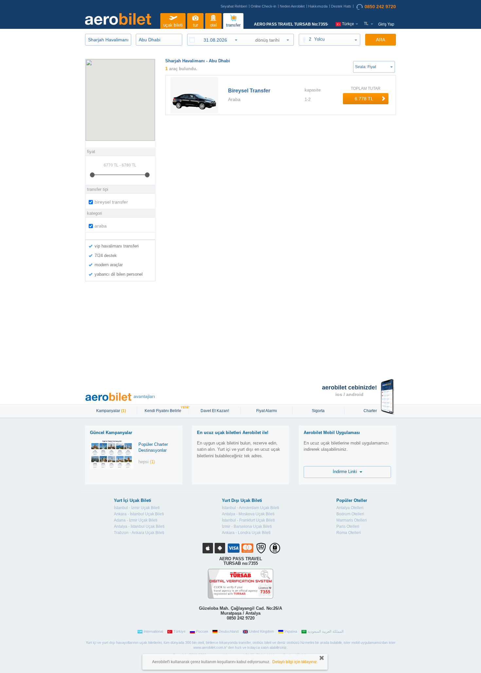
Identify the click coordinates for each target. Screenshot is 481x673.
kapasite (313, 90)
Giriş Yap (386, 24)
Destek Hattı (341, 6)
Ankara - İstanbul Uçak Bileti (139, 514)
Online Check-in (263, 6)
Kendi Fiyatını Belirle (164, 410)
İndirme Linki (346, 471)
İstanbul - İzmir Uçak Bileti (137, 507)
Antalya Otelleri (350, 507)
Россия (202, 631)
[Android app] (220, 548)
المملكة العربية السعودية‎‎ (326, 631)
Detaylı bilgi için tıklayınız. (295, 662)
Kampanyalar (111, 410)
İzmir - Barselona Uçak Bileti (247, 526)
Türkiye (179, 631)
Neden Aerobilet (292, 6)
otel (213, 25)
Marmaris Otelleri (351, 520)
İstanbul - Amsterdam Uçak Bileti (250, 507)
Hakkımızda (318, 6)
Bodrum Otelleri (350, 514)
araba (101, 225)
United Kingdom (261, 631)
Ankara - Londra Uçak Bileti (246, 532)
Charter (370, 410)
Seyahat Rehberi (234, 6)
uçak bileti (173, 25)
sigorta (318, 410)
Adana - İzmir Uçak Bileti (135, 520)
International (153, 631)
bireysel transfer (111, 202)
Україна (290, 631)
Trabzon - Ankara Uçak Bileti (139, 532)
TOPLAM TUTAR (366, 88)
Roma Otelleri (348, 532)
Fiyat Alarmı (266, 410)
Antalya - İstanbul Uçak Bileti (139, 526)
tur (195, 25)
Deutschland (229, 631)
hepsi (146, 461)
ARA (380, 39)
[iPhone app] (208, 548)
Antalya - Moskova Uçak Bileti (248, 514)
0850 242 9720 (380, 6)
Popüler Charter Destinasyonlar (153, 447)
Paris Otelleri (347, 526)
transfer (233, 25)
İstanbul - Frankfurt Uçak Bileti (248, 520)
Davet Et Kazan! (215, 410)
